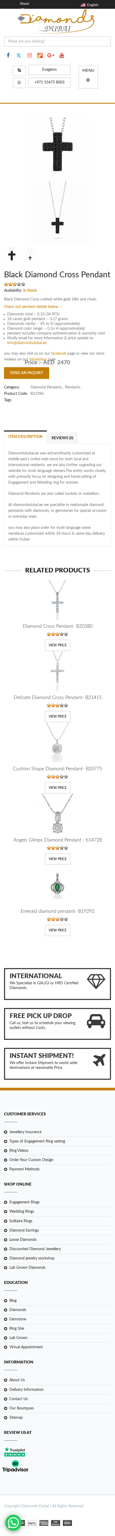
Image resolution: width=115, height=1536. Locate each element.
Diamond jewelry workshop (32, 1258)
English (92, 5)
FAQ (24, 21)
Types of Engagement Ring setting (37, 1141)
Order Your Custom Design (31, 1160)
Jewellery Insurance (25, 1132)
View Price (58, 645)
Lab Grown (18, 1338)
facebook (59, 353)
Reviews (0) (62, 438)
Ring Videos (18, 1151)
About (24, 4)
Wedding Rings (21, 1211)
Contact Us (18, 1399)
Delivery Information (26, 1390)
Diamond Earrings (24, 1230)
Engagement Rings (24, 1202)
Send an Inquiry (26, 373)
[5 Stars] (23, 284)
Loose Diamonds (23, 1240)
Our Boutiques (21, 1408)
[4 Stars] (19, 284)
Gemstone (17, 1319)
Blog (24, 10)
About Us (17, 1380)
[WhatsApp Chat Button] (13, 1523)
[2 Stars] (10, 284)
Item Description (25, 437)
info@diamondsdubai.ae (27, 343)
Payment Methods (24, 1169)
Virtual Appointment (26, 1347)
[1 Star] (6, 284)
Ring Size (16, 1328)
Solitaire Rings (20, 1221)
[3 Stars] (15, 284)
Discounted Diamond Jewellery (35, 1249)
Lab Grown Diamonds (27, 1268)
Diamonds (17, 1310)
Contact (27, 16)
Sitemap (16, 1418)
